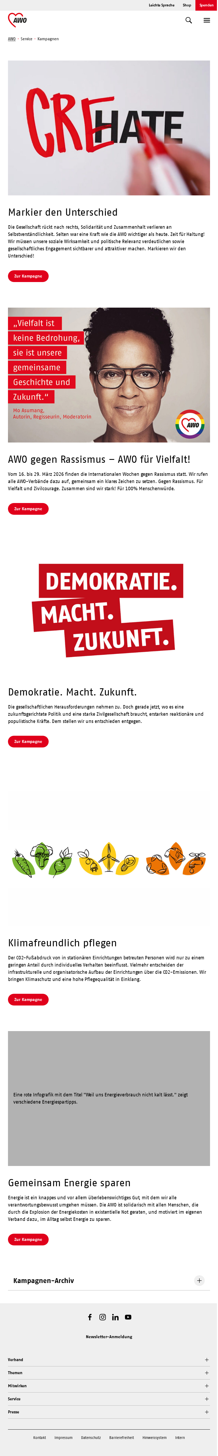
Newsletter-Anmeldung (109, 1336)
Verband (15, 1359)
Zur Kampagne (28, 275)
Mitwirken (17, 1385)
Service (14, 1399)
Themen (15, 1372)
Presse (13, 1412)
